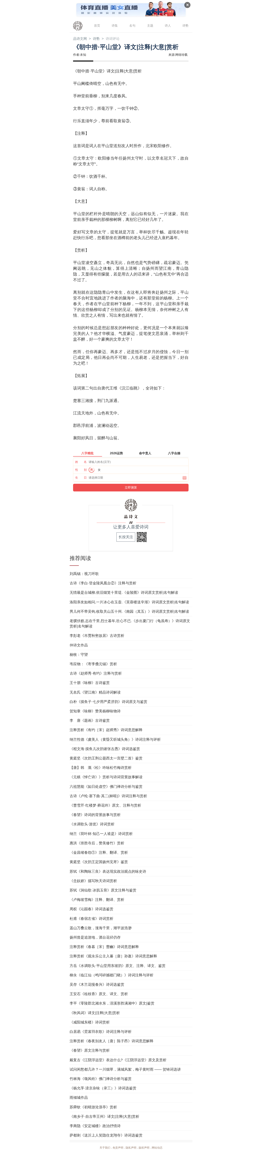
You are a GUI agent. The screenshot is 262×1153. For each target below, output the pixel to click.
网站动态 (157, 1147)
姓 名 (81, 461)
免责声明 (118, 1147)
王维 (113, 388)
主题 (150, 25)
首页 (97, 25)
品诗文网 (80, 39)
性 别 (81, 469)
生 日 (81, 477)
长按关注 (126, 537)
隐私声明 (131, 1147)
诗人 (168, 25)
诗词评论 (112, 39)
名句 (132, 25)
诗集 (115, 25)
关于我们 (105, 1147)
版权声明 (144, 1147)
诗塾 (185, 25)
